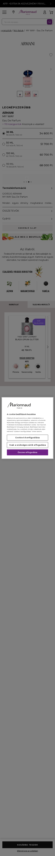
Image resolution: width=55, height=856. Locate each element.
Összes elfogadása (27, 452)
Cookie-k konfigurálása (27, 437)
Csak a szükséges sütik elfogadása (27, 445)
